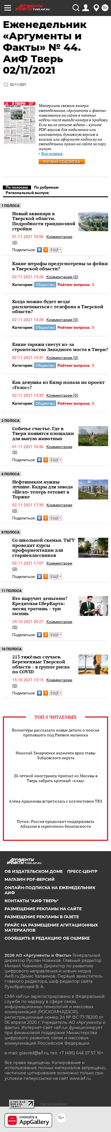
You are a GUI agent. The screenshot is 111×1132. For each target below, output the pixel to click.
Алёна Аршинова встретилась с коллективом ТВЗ (55, 801)
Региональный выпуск (27, 192)
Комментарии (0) (62, 277)
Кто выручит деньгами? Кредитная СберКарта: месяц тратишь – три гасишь (39, 606)
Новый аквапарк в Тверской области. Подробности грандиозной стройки (43, 221)
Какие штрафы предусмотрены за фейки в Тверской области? (60, 266)
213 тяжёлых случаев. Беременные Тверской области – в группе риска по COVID (41, 664)
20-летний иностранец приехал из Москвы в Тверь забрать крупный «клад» (55, 778)
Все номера (52, 154)
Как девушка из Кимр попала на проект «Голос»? (58, 384)
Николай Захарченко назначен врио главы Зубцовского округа (55, 755)
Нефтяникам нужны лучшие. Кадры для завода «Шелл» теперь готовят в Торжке (42, 489)
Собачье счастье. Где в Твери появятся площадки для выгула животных (43, 433)
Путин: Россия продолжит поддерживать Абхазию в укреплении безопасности (55, 824)
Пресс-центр (82, 871)
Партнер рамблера (53, 1104)
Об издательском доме (34, 871)
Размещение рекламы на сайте (43, 908)
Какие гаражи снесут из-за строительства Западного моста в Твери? (60, 347)
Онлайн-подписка (61, 162)
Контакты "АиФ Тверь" (31, 900)
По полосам (17, 187)
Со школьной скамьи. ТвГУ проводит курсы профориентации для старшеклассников (43, 547)
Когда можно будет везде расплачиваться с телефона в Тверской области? (57, 306)
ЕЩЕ (55, 249)
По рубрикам (46, 187)
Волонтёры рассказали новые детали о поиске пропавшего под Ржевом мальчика (55, 732)
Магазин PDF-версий (30, 879)
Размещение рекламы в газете (42, 916)
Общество (45, 284)
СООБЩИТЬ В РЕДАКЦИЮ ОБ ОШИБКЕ (47, 938)
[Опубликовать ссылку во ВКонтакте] (39, 249)
